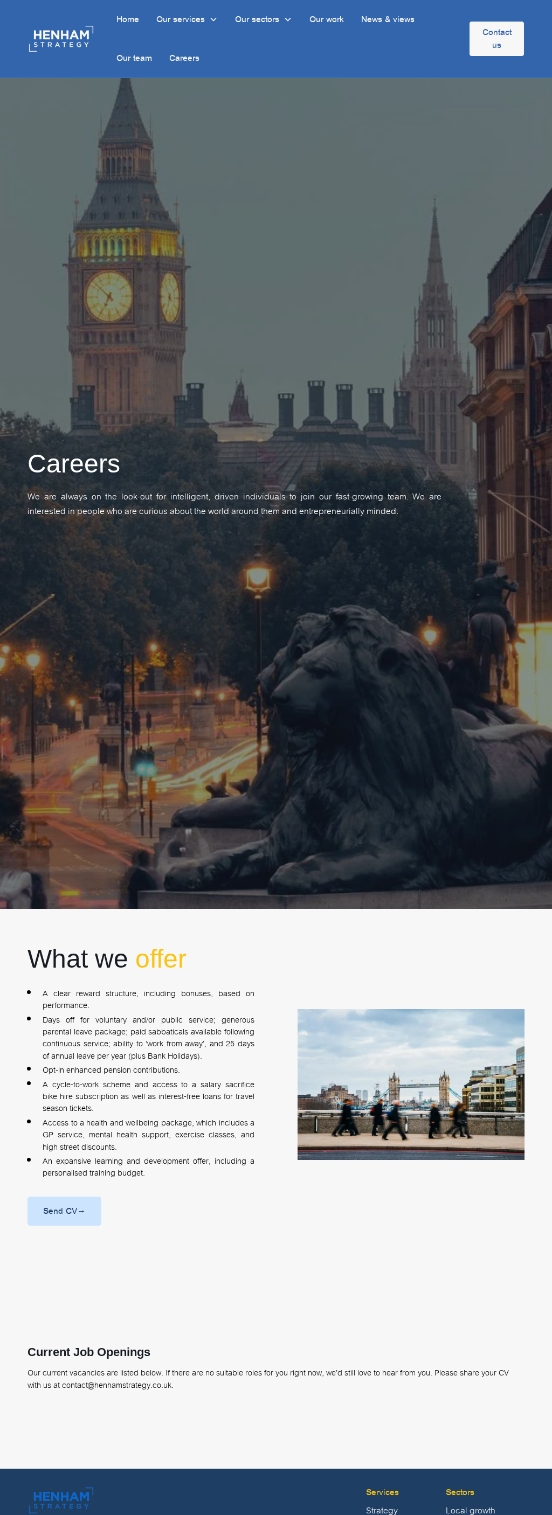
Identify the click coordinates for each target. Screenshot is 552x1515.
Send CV (64, 1211)
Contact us (497, 38)
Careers (184, 58)
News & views (388, 19)
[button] (187, 19)
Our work (326, 19)
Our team (134, 58)
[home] (61, 39)
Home (127, 19)
